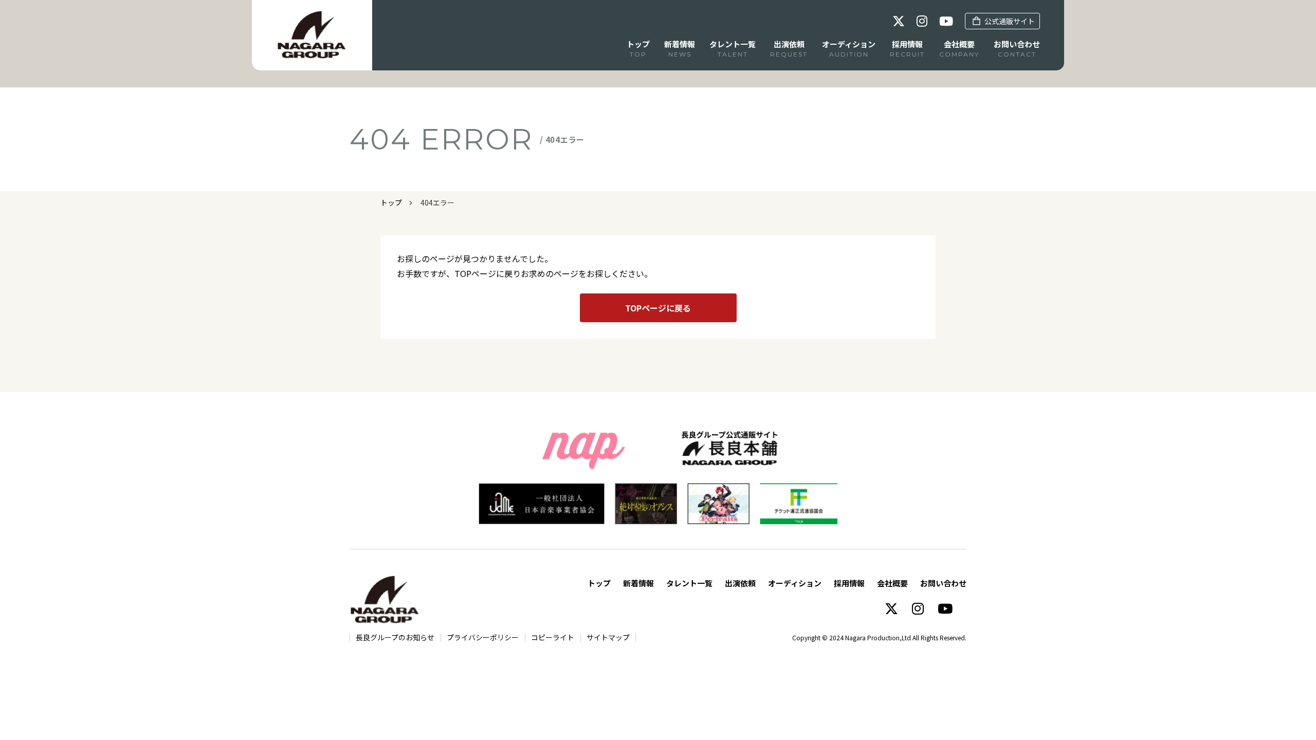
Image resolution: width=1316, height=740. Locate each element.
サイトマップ (608, 637)
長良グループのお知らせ (395, 637)
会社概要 (892, 583)
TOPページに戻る (658, 308)
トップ (391, 202)
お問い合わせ (943, 583)
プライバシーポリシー (483, 637)
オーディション (794, 583)
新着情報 (638, 583)
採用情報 (849, 583)
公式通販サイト (1009, 21)
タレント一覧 (689, 583)
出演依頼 (740, 583)
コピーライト (552, 637)
